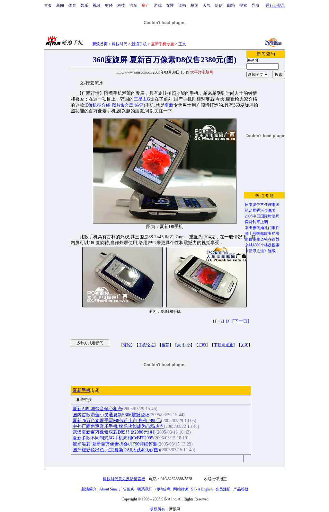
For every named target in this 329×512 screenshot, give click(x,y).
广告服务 (127, 489)
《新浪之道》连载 (260, 251)
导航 (255, 5)
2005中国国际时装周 (262, 216)
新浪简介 (89, 489)
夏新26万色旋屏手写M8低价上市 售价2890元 (117, 420)
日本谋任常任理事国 (262, 204)
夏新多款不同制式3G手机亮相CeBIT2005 (113, 438)
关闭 (244, 345)
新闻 (60, 5)
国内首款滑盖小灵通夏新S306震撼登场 (111, 414)
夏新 (168, 105)
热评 (139, 105)
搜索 (243, 5)
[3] (228, 321)
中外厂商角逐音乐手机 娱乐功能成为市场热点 (118, 426)
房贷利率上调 (256, 222)
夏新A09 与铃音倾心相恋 (97, 408)
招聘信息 (163, 489)
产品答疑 (241, 489)
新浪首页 (100, 44)
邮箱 (231, 5)
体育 (72, 5)
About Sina (108, 489)
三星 (138, 99)
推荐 (165, 345)
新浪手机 (139, 44)
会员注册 (223, 489)
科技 (121, 5)
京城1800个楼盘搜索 (262, 245)
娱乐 (84, 5)
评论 (127, 345)
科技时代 (119, 44)
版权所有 (157, 509)
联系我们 (145, 489)
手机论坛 (146, 345)
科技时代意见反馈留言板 (124, 479)
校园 (194, 5)
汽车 (133, 5)
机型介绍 (102, 105)
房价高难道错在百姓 (262, 239)
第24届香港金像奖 (260, 210)
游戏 (158, 5)
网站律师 (181, 489)
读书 (182, 5)
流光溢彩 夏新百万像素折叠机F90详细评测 (115, 444)
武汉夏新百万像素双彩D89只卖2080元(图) (114, 432)
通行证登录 (275, 5)
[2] (221, 321)
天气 (206, 5)
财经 (109, 5)
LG (147, 99)
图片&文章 (122, 105)
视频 (97, 5)
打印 (202, 345)
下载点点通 (223, 345)
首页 (48, 5)
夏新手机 (82, 390)
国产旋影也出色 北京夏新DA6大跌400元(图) (116, 449)
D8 (88, 105)
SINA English (202, 489)
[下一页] (240, 321)
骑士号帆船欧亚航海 (262, 233)
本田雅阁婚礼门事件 (262, 227)
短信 (219, 5)
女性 (170, 5)
